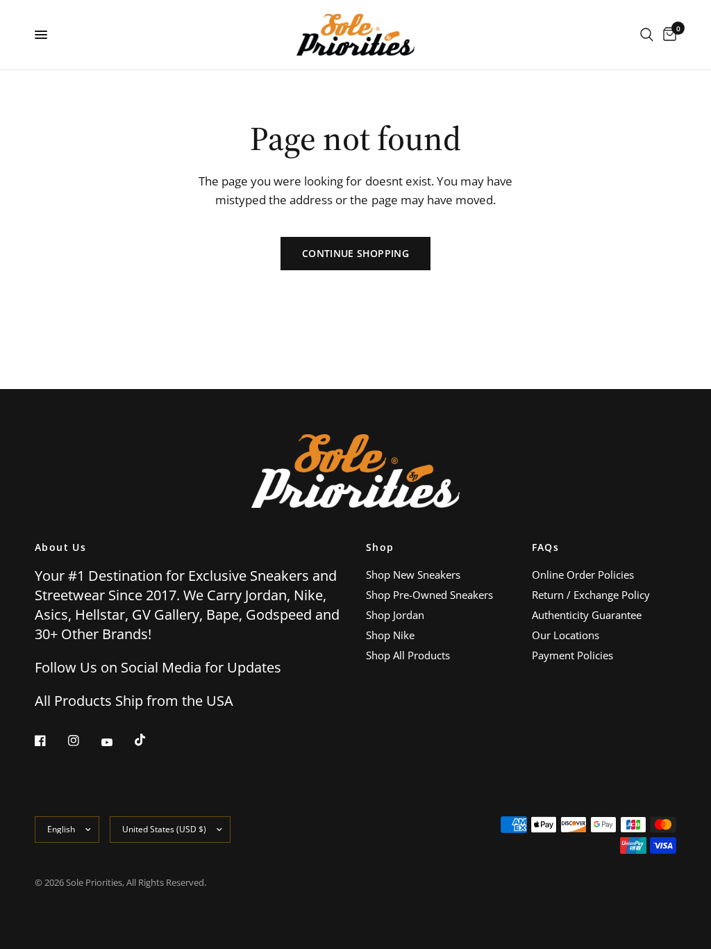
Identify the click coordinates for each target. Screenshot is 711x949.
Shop (380, 547)
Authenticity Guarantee (587, 615)
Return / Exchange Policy (591, 595)
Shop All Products (408, 655)
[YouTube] (116, 742)
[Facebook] (50, 740)
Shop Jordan (395, 615)
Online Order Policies (583, 574)
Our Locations (565, 635)
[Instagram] (83, 740)
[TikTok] (150, 740)
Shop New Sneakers (413, 574)
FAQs (546, 547)
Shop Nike (390, 635)
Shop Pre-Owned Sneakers (429, 595)
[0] (667, 34)
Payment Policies (572, 655)
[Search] (646, 34)
